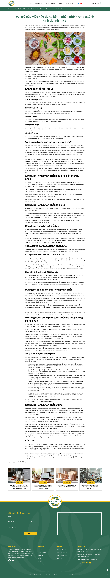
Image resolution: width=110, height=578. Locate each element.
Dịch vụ (45, 3)
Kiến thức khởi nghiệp (20, 9)
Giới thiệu (37, 3)
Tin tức (60, 3)
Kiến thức (40, 559)
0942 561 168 (95, 3)
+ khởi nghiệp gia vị (22, 462)
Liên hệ (67, 3)
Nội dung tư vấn (12, 527)
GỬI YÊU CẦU (30, 533)
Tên (9, 516)
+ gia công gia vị (12, 462)
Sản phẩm (52, 3)
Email (32, 522)
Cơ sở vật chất (42, 552)
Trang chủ (29, 3)
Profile (73, 3)
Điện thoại (11, 522)
